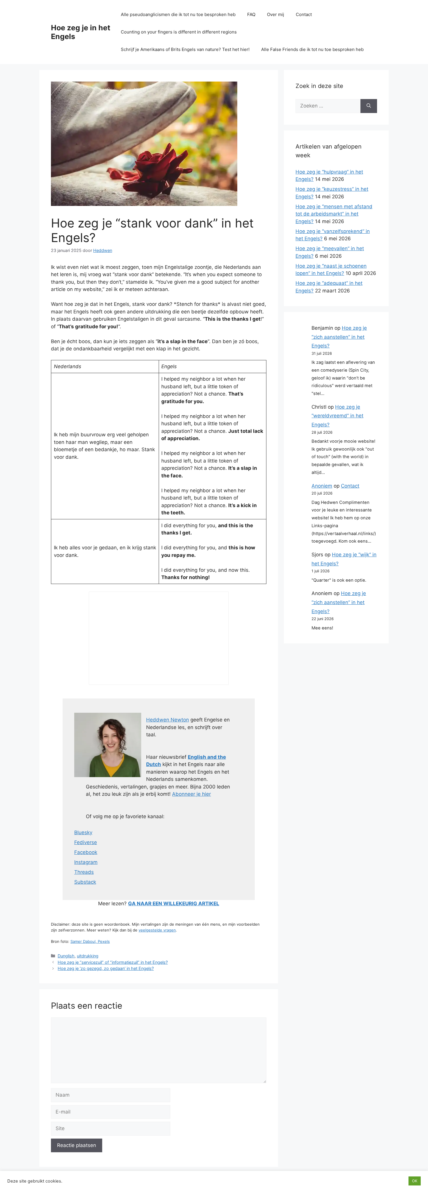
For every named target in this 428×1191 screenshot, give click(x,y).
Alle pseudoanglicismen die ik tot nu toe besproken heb (178, 14)
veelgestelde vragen (157, 930)
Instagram (86, 862)
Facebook (85, 852)
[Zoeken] (368, 106)
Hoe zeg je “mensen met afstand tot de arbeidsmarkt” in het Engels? (334, 214)
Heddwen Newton (167, 720)
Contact (304, 14)
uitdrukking (87, 955)
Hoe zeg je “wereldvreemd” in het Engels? (337, 416)
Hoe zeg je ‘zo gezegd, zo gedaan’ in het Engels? (106, 968)
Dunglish (66, 955)
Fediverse (85, 842)
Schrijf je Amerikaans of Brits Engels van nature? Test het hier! (185, 49)
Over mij (275, 14)
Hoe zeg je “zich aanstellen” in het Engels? (339, 337)
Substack (85, 882)
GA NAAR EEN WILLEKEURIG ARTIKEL (173, 903)
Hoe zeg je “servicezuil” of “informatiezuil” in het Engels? (113, 962)
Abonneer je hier (191, 794)
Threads (84, 872)
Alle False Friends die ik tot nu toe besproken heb (312, 49)
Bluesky (83, 832)
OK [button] (414, 1180)
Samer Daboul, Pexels (90, 941)
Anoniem (322, 486)
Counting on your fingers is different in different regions (179, 32)
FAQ (251, 14)
